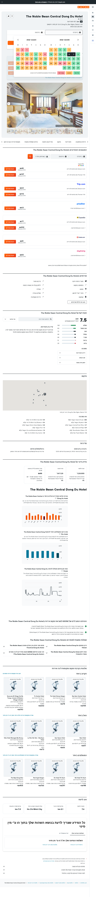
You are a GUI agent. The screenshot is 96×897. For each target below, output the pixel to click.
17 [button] (60, 59)
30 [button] (65, 68)
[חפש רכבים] (92, 20)
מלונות (76, 883)
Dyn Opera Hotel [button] (60, 738)
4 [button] (55, 50)
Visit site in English (41, 2)
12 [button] (51, 54)
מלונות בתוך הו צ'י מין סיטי (49, 844)
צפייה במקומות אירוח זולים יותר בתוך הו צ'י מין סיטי (18, 715)
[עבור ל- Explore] (92, 26)
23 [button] (64, 63)
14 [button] (73, 59)
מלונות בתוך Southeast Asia (46, 883)
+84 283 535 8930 (76, 27)
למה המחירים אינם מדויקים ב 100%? (73, 873)
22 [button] (69, 63)
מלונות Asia (70, 883)
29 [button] (69, 68)
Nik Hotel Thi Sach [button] (80, 778)
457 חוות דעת (71, 21)
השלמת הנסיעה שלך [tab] (78, 833)
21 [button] (73, 63)
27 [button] (78, 68)
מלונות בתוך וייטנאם (60, 883)
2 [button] (64, 50)
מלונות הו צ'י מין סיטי (32, 883)
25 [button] (55, 63)
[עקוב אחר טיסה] (92, 30)
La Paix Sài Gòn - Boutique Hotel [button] (36, 739)
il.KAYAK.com (83, 883)
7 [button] (73, 54)
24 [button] (60, 63)
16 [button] (64, 59)
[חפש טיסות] (92, 13)
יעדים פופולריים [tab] (64, 833)
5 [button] (51, 50)
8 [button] (69, 54)
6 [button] (78, 54)
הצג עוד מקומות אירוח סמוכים (12, 673)
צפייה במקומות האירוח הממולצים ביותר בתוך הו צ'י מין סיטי (20, 755)
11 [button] (55, 54)
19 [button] (51, 59)
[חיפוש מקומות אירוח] (92, 17)
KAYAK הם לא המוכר (78, 866)
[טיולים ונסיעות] (92, 35)
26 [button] (51, 63)
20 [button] (78, 63)
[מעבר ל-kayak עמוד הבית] (83, 7)
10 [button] (60, 54)
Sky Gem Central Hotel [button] (79, 696)
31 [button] (18, 68)
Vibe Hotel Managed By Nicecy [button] (13, 738)
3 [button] (60, 50)
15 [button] (69, 59)
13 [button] (78, 59)
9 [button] (64, 54)
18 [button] (55, 59)
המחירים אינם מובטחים (48, 861)
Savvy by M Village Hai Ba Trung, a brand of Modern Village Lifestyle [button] (15, 698)
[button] (2, 2)
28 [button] (73, 68)
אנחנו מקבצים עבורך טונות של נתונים (73, 870)
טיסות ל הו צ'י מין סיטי (76, 844)
